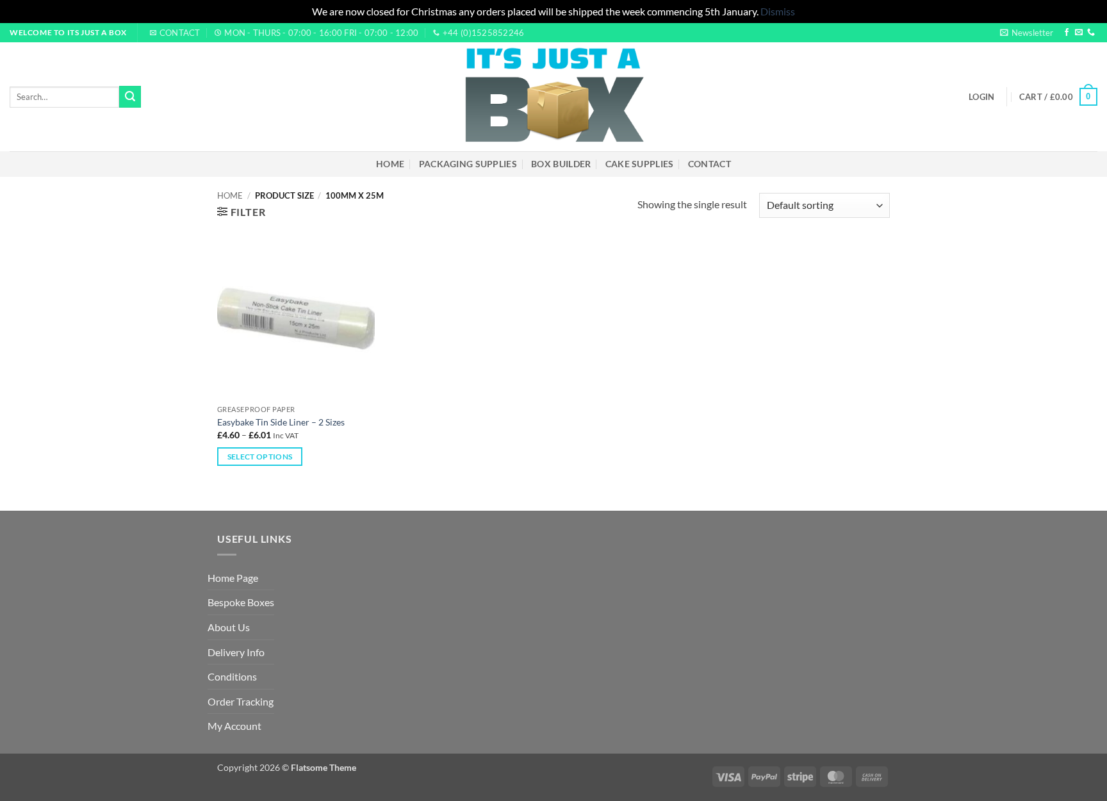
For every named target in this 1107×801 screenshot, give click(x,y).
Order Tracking (241, 701)
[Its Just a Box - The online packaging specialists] (554, 96)
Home (390, 163)
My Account (234, 726)
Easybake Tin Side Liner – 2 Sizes (281, 422)
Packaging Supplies (468, 163)
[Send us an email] (1079, 32)
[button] (1026, 32)
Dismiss (777, 11)
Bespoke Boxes (241, 602)
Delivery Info (236, 652)
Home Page (233, 578)
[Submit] (130, 97)
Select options (260, 456)
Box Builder (561, 163)
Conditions (232, 676)
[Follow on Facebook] (1066, 32)
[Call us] (1091, 32)
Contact (709, 163)
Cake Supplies (639, 163)
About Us (229, 627)
